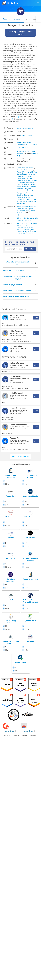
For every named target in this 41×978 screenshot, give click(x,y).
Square (30, 209)
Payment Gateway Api (24, 178)
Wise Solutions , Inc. (29, 206)
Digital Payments (31, 199)
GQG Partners (30, 537)
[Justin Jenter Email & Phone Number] (5, 379)
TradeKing (30, 641)
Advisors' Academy (30, 579)
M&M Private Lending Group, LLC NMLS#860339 (11, 643)
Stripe (19, 209)
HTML (27, 151)
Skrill (18, 213)
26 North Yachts (30, 517)
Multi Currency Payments (25, 182)
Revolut (24, 209)
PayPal (19, 206)
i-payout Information (20, 25)
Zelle (22, 213)
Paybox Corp (11, 496)
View (36, 318)
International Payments (24, 176)
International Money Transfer (27, 180)
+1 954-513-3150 (22, 148)
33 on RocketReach (26, 135)
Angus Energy (20, 662)
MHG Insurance (11, 517)
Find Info (30, 249)
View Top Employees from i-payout (20, 33)
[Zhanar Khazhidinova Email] (5, 427)
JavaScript (20, 151)
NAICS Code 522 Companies (27, 223)
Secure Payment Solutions (26, 174)
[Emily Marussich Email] (5, 396)
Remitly (26, 211)
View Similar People (20, 456)
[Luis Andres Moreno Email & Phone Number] (5, 411)
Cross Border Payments (25, 170)
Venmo (32, 211)
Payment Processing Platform (27, 172)
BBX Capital (10, 558)
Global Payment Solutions (25, 168)
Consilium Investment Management (11, 581)
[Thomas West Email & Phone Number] (5, 441)
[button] (38, 19)
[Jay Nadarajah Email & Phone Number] (5, 349)
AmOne (11, 537)
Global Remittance (23, 184)
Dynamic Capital (30, 620)
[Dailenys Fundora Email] (5, 365)
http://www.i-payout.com (25, 128)
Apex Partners (10, 600)
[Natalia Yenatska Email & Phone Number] (5, 318)
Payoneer (20, 211)
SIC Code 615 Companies (25, 218)
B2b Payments (22, 201)
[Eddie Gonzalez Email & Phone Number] (5, 333)
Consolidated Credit (30, 496)
